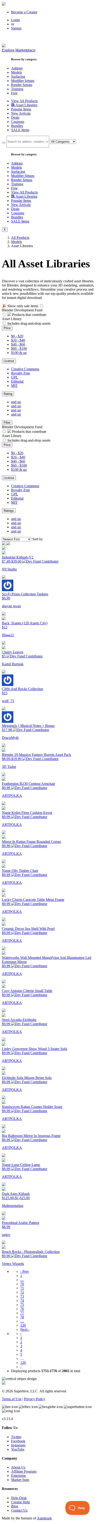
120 (23, 1325)
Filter (7, 422)
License (9, 361)
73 (22, 1296)
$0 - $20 (17, 336)
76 (22, 1309)
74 (22, 1300)
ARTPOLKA (12, 796)
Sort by (37, 539)
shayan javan (11, 606)
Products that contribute (28, 315)
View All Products (24, 101)
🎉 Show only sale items (20, 306)
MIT (14, 386)
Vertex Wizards (13, 1264)
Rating (8, 394)
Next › (24, 1329)
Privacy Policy (34, 1399)
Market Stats (20, 1480)
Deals (15, 117)
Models (16, 242)
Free (14, 93)
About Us (18, 1467)
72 (22, 1292)
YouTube (17, 1449)
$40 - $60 (18, 344)
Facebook (18, 1441)
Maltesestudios (12, 1206)
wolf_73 (8, 701)
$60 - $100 (19, 348)
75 (22, 1305)
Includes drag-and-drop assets (28, 323)
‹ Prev (24, 1271)
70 (22, 1284)
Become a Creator (24, 12)
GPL (14, 377)
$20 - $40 (18, 340)
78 (22, 1317)
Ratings (9, 510)
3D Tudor (9, 767)
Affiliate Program (23, 1471)
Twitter (16, 1437)
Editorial (17, 381)
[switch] (41, 305)
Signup (16, 28)
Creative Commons (25, 369)
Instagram (18, 1445)
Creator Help (20, 1502)
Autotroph (44, 1518)
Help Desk (19, 1498)
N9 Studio (9, 569)
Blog (14, 1506)
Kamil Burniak (12, 664)
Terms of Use (11, 1399)
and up (16, 402)
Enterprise (18, 1476)
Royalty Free (20, 373)
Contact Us (19, 1510)
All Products (20, 238)
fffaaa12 (8, 635)
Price (7, 328)
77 (22, 1313)
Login (15, 20)
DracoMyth (10, 738)
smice (6, 1235)
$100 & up (19, 353)
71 (22, 1288)
